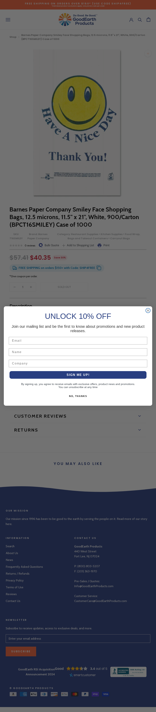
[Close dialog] (148, 310)
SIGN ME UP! (78, 374)
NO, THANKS (78, 396)
